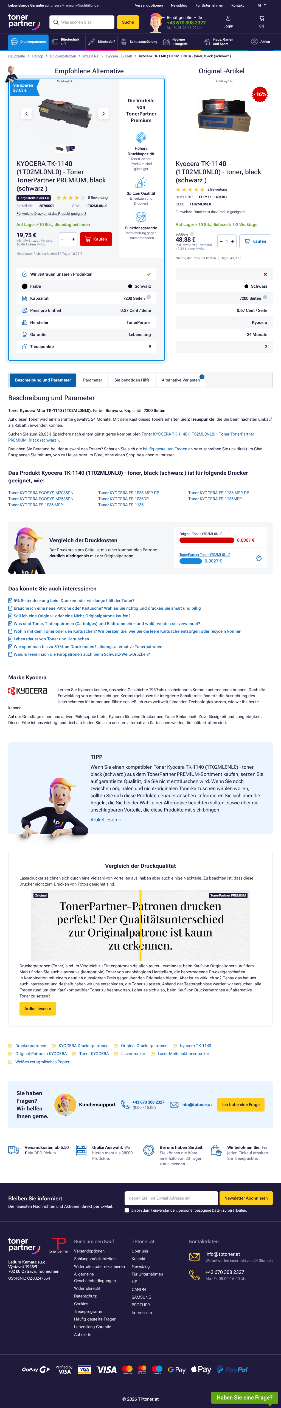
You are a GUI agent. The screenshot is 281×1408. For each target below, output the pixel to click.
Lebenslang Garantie (92, 1326)
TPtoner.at (143, 1241)
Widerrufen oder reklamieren (99, 1266)
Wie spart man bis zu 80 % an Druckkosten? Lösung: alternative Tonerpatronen (88, 646)
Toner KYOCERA (94, 1053)
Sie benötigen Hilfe (132, 380)
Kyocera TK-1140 (118, 56)
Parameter (92, 380)
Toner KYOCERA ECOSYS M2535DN (41, 498)
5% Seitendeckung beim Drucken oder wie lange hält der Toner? (74, 600)
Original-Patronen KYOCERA (41, 1053)
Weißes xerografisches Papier (42, 1061)
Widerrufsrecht (87, 1288)
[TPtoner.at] (24, 22)
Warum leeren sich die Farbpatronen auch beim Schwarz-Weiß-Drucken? (82, 654)
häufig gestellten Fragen (165, 448)
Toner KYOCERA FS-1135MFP (215, 498)
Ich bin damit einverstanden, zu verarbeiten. (189, 1210)
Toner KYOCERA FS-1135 (121, 504)
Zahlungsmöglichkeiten (95, 1258)
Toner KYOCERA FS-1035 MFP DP (128, 492)
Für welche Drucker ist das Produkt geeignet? (210, 212)
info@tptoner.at (196, 1104)
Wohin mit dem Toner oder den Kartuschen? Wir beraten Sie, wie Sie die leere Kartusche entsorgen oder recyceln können (127, 631)
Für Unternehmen (209, 5)
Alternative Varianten (181, 380)
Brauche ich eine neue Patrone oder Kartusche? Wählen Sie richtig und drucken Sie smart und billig (107, 608)
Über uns (140, 1251)
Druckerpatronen (63, 56)
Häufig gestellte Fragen (95, 1319)
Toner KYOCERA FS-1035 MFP (35, 504)
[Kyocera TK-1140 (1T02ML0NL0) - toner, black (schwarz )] (224, 113)
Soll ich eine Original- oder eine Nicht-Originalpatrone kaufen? (72, 615)
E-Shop (37, 56)
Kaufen (259, 241)
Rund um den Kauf (94, 1241)
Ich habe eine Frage (241, 1104)
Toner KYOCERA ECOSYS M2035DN (41, 492)
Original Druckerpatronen (144, 1045)
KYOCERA (91, 56)
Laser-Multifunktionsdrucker (183, 1053)
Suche (128, 22)
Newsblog (179, 5)
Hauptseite (16, 56)
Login (228, 26)
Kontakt (237, 5)
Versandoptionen (149, 5)
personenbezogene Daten (201, 1210)
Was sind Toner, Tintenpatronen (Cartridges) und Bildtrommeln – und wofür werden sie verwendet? (107, 623)
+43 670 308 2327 (186, 23)
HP (134, 1281)
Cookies (81, 1303)
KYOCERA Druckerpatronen (83, 1045)
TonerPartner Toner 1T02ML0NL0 (204, 555)
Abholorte (82, 1334)
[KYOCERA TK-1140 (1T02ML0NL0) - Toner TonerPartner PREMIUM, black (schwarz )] (65, 113)
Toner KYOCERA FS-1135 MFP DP (218, 492)
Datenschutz (85, 1296)
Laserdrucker (133, 1053)
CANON (139, 1289)
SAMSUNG (141, 1297)
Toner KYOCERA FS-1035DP (123, 498)
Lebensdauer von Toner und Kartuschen (51, 639)
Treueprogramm (88, 1311)
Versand (206, 245)
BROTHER (141, 1304)
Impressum (142, 1312)
